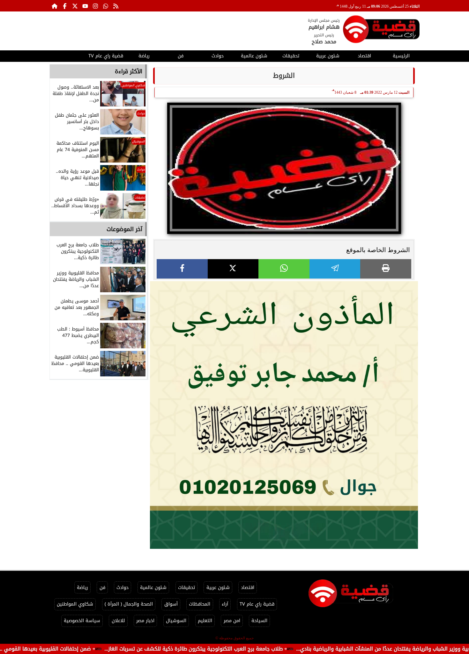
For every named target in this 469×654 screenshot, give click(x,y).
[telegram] (335, 269)
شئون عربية (327, 56)
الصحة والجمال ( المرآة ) (129, 604)
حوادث (218, 56)
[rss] (116, 6)
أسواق (171, 604)
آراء (225, 604)
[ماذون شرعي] (284, 415)
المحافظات (199, 604)
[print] (385, 269)
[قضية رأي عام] (381, 30)
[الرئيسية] (54, 6)
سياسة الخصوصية (82, 620)
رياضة (144, 56)
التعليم (205, 620)
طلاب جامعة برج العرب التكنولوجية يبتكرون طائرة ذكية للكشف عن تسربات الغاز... (221, 649)
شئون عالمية (254, 56)
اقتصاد (364, 56)
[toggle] (67, 55)
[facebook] (182, 269)
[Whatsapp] (105, 6)
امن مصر (232, 620)
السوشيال (176, 620)
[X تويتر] (75, 6)
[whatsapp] (283, 269)
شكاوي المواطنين (75, 604)
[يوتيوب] (85, 6)
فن (180, 56)
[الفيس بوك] (65, 6)
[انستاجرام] (95, 6)
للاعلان (118, 620)
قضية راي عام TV (105, 56)
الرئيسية (401, 56)
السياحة (259, 620)
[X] (233, 269)
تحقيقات (290, 56)
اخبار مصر (145, 620)
